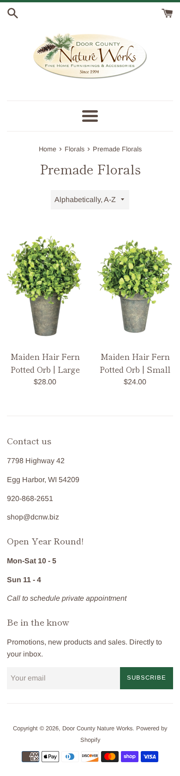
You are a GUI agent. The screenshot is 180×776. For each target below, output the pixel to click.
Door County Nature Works (97, 728)
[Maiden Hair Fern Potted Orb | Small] (135, 284)
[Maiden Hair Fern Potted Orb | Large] (45, 284)
